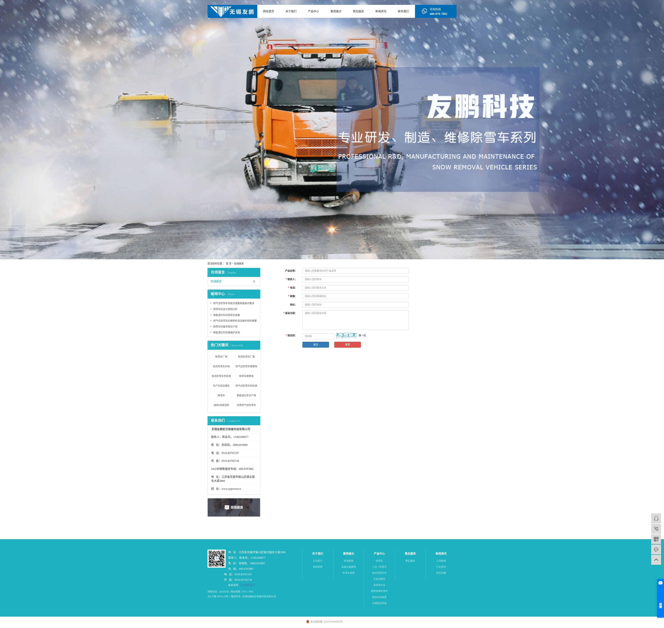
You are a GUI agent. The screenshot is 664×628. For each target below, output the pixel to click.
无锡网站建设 (247, 585)
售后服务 (358, 11)
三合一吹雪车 (379, 567)
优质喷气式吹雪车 (246, 405)
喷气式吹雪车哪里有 (246, 366)
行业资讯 (441, 567)
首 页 (228, 263)
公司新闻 (441, 561)
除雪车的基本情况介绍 (225, 326)
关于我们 (291, 11)
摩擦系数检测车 (379, 591)
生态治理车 (379, 579)
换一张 (362, 335)
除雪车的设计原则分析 (225, 309)
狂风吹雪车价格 (221, 366)
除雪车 (221, 395)
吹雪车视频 (349, 573)
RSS (244, 591)
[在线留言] (656, 549)
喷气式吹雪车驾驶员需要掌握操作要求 (233, 303)
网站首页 (268, 11)
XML (251, 591)
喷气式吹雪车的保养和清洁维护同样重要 (235, 320)
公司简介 (317, 561)
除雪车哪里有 (246, 376)
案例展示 (336, 11)
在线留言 (216, 281)
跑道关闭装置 (379, 597)
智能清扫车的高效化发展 (226, 315)
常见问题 (441, 573)
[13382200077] (656, 529)
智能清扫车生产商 (246, 395)
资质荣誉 (317, 567)
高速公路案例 (348, 567)
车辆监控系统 (379, 603)
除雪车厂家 (221, 356)
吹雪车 (379, 561)
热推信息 (212, 591)
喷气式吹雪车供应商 (246, 385)
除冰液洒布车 (379, 573)
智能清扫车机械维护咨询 (226, 332)
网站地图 (235, 591)
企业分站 (224, 591)
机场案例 (348, 561)
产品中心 (313, 11)
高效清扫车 (379, 585)
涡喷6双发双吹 (221, 405)
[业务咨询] (656, 518)
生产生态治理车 (221, 385)
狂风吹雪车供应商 (221, 376)
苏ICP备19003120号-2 (219, 596)
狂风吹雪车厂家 (246, 356)
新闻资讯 (380, 11)
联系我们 (403, 11)
